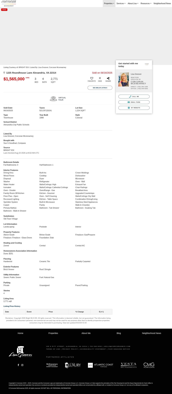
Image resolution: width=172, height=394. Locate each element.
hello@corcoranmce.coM (117, 346)
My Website (135, 107)
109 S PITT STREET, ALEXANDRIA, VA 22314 (67, 346)
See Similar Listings (100, 87)
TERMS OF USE (53, 349)
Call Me (135, 96)
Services (121, 4)
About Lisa (133, 4)
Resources (146, 4)
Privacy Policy (70, 349)
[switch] (92, 80)
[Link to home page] (10, 3)
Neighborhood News (162, 3)
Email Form (135, 102)
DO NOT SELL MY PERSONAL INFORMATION (56, 388)
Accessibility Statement (93, 349)
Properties (109, 4)
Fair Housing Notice (119, 349)
